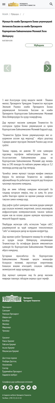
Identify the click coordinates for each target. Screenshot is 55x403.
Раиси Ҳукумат (8, 340)
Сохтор (5, 368)
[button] (23, 4)
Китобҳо (5, 320)
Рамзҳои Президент (10, 313)
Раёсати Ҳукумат (9, 344)
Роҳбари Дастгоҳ (9, 361)
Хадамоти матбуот (9, 374)
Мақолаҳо (6, 327)
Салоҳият (6, 310)
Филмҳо (5, 323)
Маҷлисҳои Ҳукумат (10, 351)
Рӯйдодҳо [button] (15, 14)
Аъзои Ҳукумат (8, 347)
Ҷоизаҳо (5, 330)
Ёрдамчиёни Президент (12, 371)
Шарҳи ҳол (6, 317)
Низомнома (7, 364)
